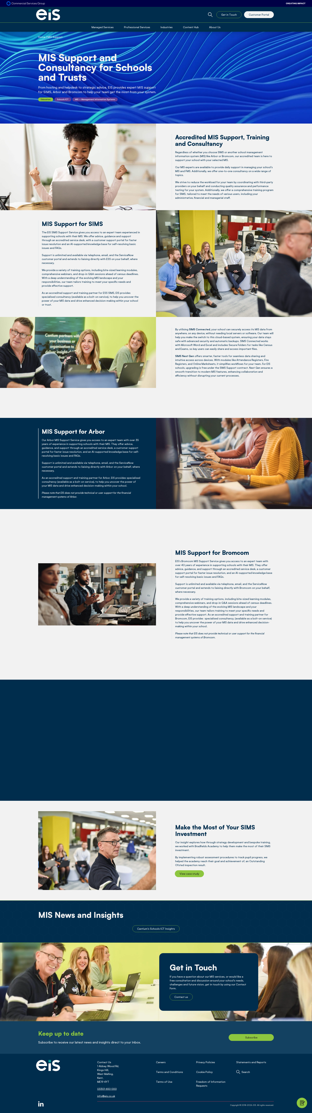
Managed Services (102, 27)
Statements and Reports (251, 1062)
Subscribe (251, 1037)
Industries (167, 27)
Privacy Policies (205, 1062)
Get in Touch (229, 14)
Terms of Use (164, 1081)
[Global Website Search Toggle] (210, 14)
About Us (215, 27)
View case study (189, 873)
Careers (161, 1062)
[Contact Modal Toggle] (302, 1103)
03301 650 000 (107, 1089)
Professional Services (137, 27)
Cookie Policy (204, 1072)
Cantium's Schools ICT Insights (156, 928)
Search (245, 1072)
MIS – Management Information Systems (95, 99)
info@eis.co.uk (106, 1096)
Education (46, 99)
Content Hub (191, 27)
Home (41, 37)
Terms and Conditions (169, 1072)
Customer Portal (259, 14)
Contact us (181, 997)
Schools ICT (63, 99)
